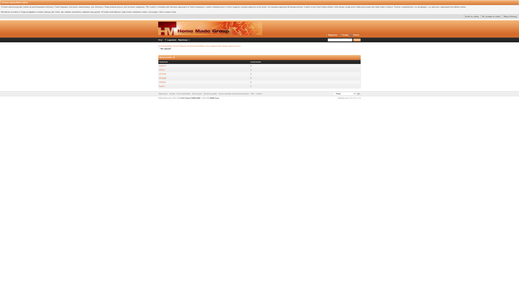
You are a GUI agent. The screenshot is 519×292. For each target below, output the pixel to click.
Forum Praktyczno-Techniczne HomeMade (188, 46)
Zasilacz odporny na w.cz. (231, 46)
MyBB (198, 98)
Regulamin (332, 35)
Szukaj (345, 35)
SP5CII (162, 70)
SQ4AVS (162, 66)
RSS (252, 94)
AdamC (162, 86)
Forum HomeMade (165, 46)
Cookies (259, 94)
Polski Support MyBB (188, 98)
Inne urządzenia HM (213, 46)
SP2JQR (162, 74)
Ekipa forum (163, 94)
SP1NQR (162, 78)
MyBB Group (214, 98)
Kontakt (172, 94)
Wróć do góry (197, 94)
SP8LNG (162, 82)
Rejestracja (182, 40)
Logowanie (171, 40)
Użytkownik (163, 62)
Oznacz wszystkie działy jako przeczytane (234, 94)
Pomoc (356, 35)
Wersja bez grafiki (210, 94)
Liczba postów (255, 62)
